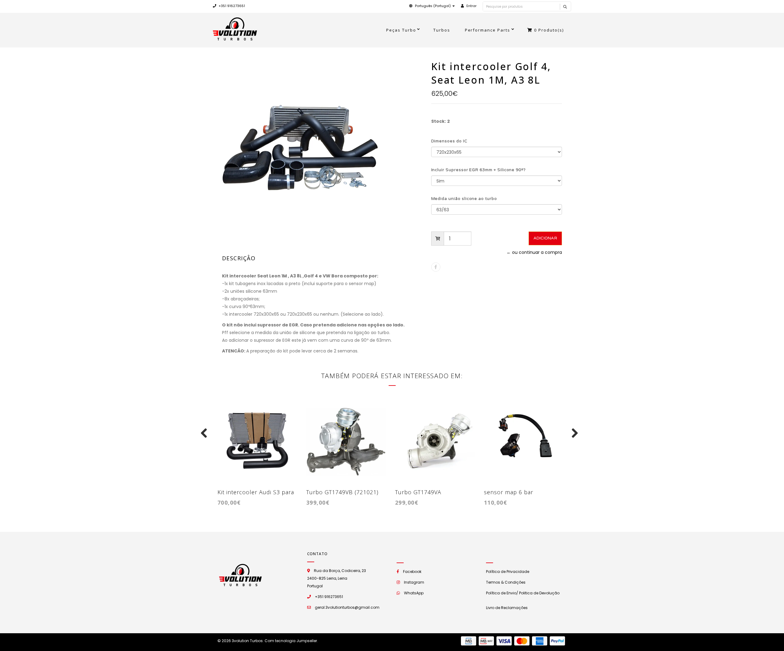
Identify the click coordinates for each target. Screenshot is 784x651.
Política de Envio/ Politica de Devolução (523, 593)
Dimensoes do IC (449, 141)
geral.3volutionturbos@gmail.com (347, 607)
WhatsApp (414, 593)
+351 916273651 (231, 5)
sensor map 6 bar (508, 492)
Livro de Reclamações (507, 607)
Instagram (414, 582)
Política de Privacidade (507, 571)
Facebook (412, 571)
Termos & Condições (506, 582)
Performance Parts (488, 30)
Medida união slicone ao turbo (464, 198)
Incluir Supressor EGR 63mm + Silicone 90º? (478, 169)
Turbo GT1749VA (418, 492)
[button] (432, 5)
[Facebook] (435, 267)
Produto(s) (549, 30)
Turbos (441, 30)
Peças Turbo (401, 30)
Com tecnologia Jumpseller (291, 640)
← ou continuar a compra (534, 252)
